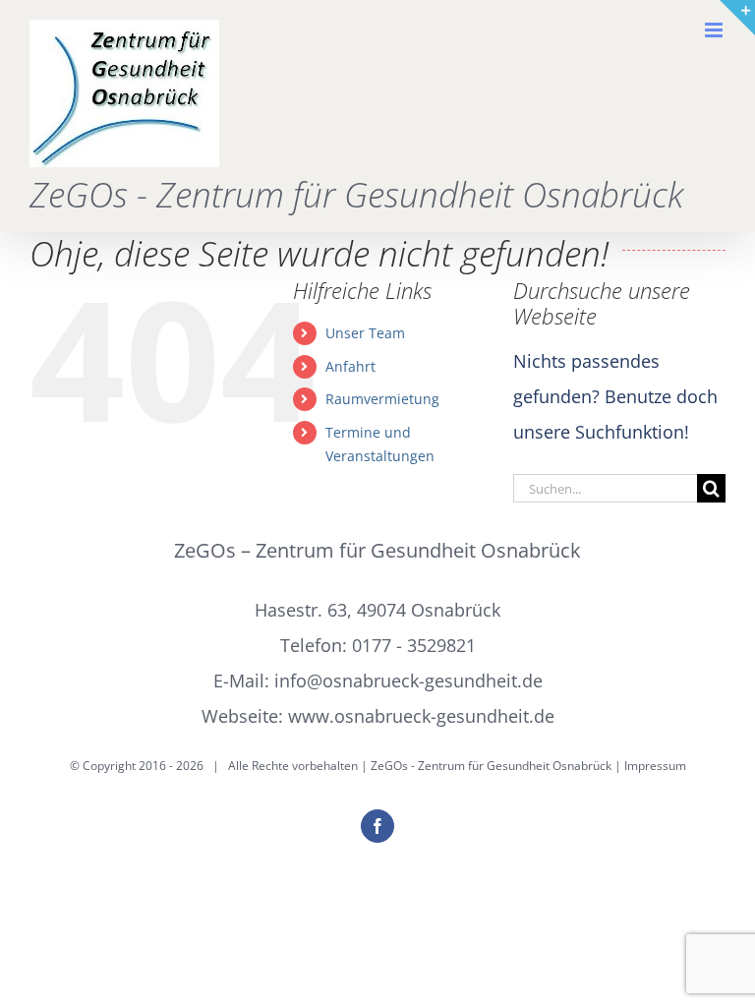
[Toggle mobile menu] (715, 30)
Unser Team (365, 333)
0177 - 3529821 (414, 645)
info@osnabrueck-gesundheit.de (408, 680)
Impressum (655, 765)
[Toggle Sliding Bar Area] (737, 17)
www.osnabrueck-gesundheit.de (421, 716)
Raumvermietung (382, 398)
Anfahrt (350, 366)
